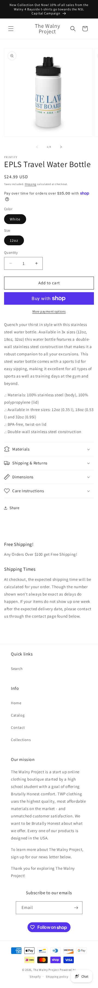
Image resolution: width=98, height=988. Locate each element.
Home (16, 702)
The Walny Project (46, 970)
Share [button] (15, 507)
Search (17, 668)
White (15, 219)
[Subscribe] (76, 907)
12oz (14, 240)
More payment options (49, 311)
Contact (18, 727)
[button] (11, 29)
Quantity (11, 252)
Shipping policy (57, 976)
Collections (21, 739)
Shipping (30, 184)
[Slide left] (37, 147)
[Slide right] (61, 147)
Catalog (17, 715)
